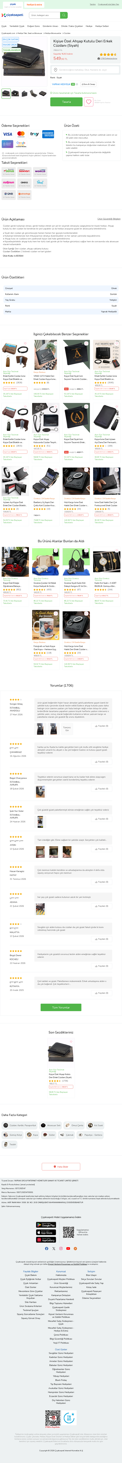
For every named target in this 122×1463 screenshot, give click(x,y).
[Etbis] (52, 1419)
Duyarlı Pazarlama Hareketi (61, 1299)
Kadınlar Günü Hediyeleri (61, 1357)
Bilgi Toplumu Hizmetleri (61, 1303)
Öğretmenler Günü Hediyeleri (61, 1371)
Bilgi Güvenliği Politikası (61, 1338)
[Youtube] (68, 1248)
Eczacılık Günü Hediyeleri (61, 1396)
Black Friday (61, 1380)
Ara (64, 15)
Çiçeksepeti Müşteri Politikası (61, 1279)
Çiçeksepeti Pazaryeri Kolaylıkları (91, 1293)
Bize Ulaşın (91, 1275)
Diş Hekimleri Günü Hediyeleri (61, 1402)
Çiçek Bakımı (31, 1275)
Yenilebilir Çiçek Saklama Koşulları (31, 1297)
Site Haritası (30, 1302)
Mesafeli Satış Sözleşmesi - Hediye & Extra (61, 1329)
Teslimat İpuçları (31, 1310)
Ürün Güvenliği (61, 1283)
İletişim (91, 1271)
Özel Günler (30, 1287)
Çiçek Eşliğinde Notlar (30, 1279)
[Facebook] (47, 1248)
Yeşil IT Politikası (61, 1342)
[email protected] (28, 1184)
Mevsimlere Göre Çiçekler (31, 1291)
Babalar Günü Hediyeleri (61, 1365)
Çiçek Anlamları (30, 1283)
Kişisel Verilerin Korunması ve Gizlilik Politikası (61, 1315)
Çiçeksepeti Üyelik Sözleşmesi (61, 1309)
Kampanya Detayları (61, 1295)
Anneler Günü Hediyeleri (61, 1361)
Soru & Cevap (89, 84)
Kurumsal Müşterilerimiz (61, 1287)
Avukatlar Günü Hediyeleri (61, 1388)
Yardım (93, 4)
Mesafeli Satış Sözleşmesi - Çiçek (61, 1322)
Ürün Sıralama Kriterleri (31, 1306)
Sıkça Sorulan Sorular (91, 1279)
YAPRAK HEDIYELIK (61, 84)
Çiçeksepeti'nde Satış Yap (108, 4)
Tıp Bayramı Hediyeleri (61, 1384)
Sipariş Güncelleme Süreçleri (30, 1314)
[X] (54, 1248)
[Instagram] (61, 1248)
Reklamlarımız (61, 1291)
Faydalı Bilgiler (30, 1271)
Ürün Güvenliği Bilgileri (109, 219)
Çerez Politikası (61, 1334)
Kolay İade (91, 1287)
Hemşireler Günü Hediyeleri (61, 1392)
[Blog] (75, 1248)
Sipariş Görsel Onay (30, 1318)
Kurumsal (61, 1271)
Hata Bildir (62, 1166)
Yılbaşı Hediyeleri (61, 1376)
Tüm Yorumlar (61, 1007)
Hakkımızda (61, 1275)
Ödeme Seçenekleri (91, 1298)
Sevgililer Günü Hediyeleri (61, 1353)
